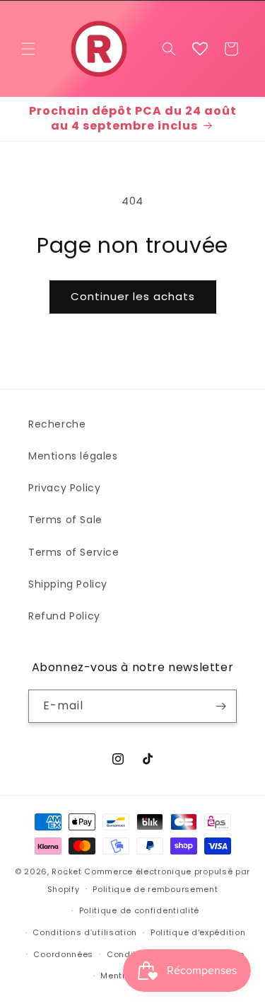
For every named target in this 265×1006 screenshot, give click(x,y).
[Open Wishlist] (200, 48)
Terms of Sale (65, 520)
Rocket (66, 871)
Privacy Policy (64, 488)
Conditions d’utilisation (85, 932)
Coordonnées (63, 954)
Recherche (57, 424)
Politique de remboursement (155, 889)
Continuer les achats (133, 296)
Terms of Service (73, 552)
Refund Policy (64, 616)
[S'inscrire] (220, 706)
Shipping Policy (67, 584)
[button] (28, 48)
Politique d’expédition (198, 932)
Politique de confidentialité (139, 910)
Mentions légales (73, 456)
